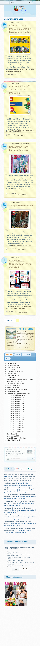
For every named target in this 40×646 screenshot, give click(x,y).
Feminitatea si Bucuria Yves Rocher (19, 379)
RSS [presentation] (7, 358)
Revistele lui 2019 (15, 420)
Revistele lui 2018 (15, 418)
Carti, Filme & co (12, 367)
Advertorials (11, 363)
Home (34, 15)
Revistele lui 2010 (15, 401)
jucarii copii (21, 69)
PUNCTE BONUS (15, 22)
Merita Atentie (11, 385)
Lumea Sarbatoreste (14, 383)
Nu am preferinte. (13, 552)
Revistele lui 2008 (15, 397)
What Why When (12, 440)
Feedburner (8, 476)
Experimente (11, 377)
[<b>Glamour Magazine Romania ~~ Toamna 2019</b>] (21, 598)
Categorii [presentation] (9, 354)
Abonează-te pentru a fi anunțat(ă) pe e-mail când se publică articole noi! (14, 453)
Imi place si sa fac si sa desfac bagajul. (19, 566)
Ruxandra (31, 189)
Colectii (9, 369)
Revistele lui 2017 (15, 416)
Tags (31, 469)
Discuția (10, 469)
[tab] (9, 354)
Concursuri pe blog (13, 371)
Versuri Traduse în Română (16, 438)
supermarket (17, 71)
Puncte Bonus (11, 391)
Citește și (21, 469)
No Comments (12, 74)
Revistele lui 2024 (15, 430)
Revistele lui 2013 (15, 407)
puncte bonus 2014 (11, 308)
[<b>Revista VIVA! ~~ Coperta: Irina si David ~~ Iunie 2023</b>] (10, 590)
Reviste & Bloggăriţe (16, 395)
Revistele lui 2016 (15, 413)
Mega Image (27, 306)
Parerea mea (11, 387)
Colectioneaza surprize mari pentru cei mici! (20, 264)
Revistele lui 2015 (15, 411)
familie (13, 189)
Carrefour (14, 69)
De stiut (9, 373)
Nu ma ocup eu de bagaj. (15, 560)
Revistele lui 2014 (15, 409)
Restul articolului (22, 75)
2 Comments (11, 135)
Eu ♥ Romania (12, 375)
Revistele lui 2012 (15, 405)
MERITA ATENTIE (15, 202)
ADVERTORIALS (15, 144)
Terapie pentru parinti (21, 205)
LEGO (27, 69)
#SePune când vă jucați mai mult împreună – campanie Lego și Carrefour (19, 93)
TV (7, 190)
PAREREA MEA (25, 144)
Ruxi (29, 245)
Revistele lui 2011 (15, 403)
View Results (24, 569)
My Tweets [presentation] (26, 354)
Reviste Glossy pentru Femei (16, 393)
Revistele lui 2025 (15, 432)
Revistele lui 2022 (15, 426)
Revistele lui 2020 (15, 422)
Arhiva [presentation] (17, 354)
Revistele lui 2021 (15, 424)
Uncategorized (12, 436)
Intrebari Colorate (13, 381)
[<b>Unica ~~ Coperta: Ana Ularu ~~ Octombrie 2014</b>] (10, 582)
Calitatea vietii (11, 365)
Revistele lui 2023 (15, 428)
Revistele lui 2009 (15, 399)
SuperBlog (10, 434)
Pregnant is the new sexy (15, 389)
